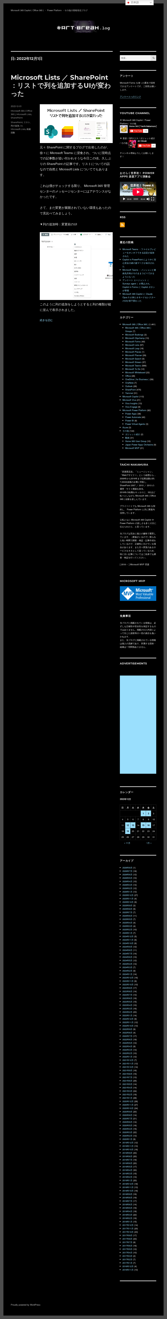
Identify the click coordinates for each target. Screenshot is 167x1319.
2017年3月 (127, 1255)
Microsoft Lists (23, 114)
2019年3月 (127, 1173)
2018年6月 (127, 1204)
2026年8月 (127, 867)
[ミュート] (148, 199)
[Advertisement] (138, 725)
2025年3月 (127, 926)
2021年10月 (128, 1066)
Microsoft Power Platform (134, 410)
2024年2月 (127, 970)
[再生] (124, 199)
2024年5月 (127, 960)
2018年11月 (128, 1187)
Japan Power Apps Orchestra (139, 444)
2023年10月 (128, 984)
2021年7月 (127, 1077)
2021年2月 (127, 1094)
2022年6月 (127, 1039)
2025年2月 (127, 929)
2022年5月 (127, 1042)
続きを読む (46, 320)
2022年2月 (127, 1053)
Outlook (129, 386)
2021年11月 (128, 1063)
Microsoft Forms (133, 341)
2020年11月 (128, 1104)
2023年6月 (127, 998)
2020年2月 (127, 1135)
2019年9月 (127, 1152)
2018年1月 (127, 1221)
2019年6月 (127, 1163)
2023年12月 (128, 977)
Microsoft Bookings (134, 334)
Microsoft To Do (132, 368)
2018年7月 (127, 1200)
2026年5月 (127, 877)
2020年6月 (127, 1121)
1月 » (149, 842)
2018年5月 (127, 1207)
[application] (138, 192)
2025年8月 (127, 908)
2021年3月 (127, 1091)
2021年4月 (127, 1087)
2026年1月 (127, 891)
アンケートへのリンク (130, 96)
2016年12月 (128, 1266)
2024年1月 (127, 974)
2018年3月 (127, 1214)
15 (143, 825)
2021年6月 (127, 1080)
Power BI (129, 420)
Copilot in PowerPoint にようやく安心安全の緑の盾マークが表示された (139, 263)
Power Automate (133, 417)
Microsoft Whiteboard (135, 372)
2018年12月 (128, 1183)
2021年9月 (127, 1070)
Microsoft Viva (129, 399)
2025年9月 (127, 905)
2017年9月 (127, 1235)
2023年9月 (127, 987)
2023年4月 (127, 1005)
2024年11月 (128, 939)
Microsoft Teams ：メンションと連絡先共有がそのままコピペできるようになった (139, 273)
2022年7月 (127, 1036)
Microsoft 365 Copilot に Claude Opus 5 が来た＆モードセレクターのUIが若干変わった (138, 297)
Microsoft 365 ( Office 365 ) (135, 324)
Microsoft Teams (133, 365)
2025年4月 (127, 922)
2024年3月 (127, 967)
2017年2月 (127, 1259)
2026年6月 (127, 874)
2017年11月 (128, 1228)
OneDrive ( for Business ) (137, 379)
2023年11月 (128, 981)
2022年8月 (127, 1032)
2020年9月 (127, 1111)
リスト (27, 122)
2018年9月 (127, 1194)
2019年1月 (127, 1180)
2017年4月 (127, 1252)
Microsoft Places (133, 351)
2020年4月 (127, 1128)
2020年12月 (128, 1101)
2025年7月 (127, 912)
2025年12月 (128, 895)
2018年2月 (127, 1218)
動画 (127, 437)
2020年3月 (127, 1132)
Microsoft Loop (132, 348)
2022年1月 (127, 1056)
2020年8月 (127, 1115)
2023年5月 (127, 1001)
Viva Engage (131, 406)
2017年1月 (127, 1262)
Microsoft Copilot (130, 396)
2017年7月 (127, 1242)
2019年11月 (128, 1145)
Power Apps (131, 413)
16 (148, 825)
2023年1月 (127, 1015)
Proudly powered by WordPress (25, 1304)
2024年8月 (127, 950)
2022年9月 (127, 1029)
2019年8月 (127, 1156)
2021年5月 (127, 1084)
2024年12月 (128, 936)
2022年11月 (128, 1022)
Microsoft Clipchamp (135, 338)
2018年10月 (128, 1190)
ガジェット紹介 (132, 434)
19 (128, 831)
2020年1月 (127, 1139)
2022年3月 (127, 1049)
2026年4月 (127, 881)
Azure (125, 427)
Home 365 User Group (135, 441)
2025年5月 (127, 919)
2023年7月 (127, 994)
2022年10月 (128, 1025)
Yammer (129, 393)
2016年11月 (128, 1269)
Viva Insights (131, 403)
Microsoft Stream (133, 362)
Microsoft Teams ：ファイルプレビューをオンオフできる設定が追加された (139, 253)
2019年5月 (127, 1166)
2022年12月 (128, 1018)
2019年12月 (128, 1142)
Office (128, 375)
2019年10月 (128, 1149)
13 (133, 825)
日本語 (134, 2)
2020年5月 (127, 1125)
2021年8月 (127, 1073)
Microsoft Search (133, 358)
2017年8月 (127, 1238)
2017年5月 (127, 1249)
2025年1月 (127, 932)
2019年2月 (127, 1176)
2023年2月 (127, 1011)
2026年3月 (127, 884)
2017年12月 (128, 1225)
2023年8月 (127, 991)
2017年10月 (128, 1231)
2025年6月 (127, 915)
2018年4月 (127, 1211)
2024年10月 (128, 943)
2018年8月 (127, 1197)
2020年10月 (128, 1108)
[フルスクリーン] (152, 199)
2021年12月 (128, 1060)
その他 (125, 430)
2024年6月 (127, 956)
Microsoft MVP (132, 448)
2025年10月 (128, 901)
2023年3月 (127, 1008)
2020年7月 (127, 1118)
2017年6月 (127, 1245)
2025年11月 (128, 898)
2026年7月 (127, 871)
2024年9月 (127, 946)
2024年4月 (127, 963)
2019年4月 (127, 1170)
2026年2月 (127, 888)
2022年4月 (127, 1046)
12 (128, 825)
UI (21, 125)
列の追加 (15, 125)
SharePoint (17, 117)
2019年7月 (127, 1159)
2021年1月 (127, 1097)
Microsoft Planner (133, 355)
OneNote (129, 382)
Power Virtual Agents (135, 423)
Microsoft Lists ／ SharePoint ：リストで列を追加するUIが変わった (61, 85)
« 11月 (127, 842)
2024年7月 (127, 953)
